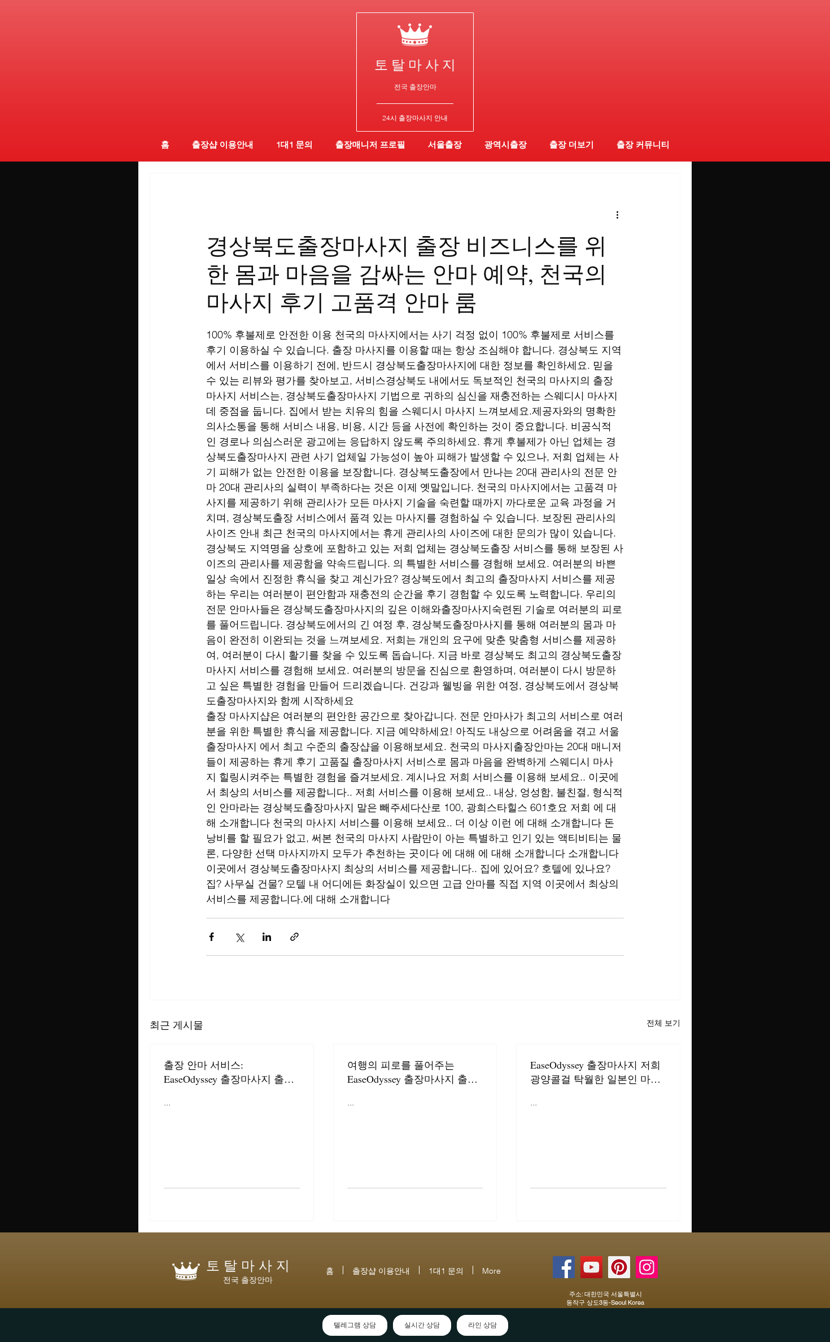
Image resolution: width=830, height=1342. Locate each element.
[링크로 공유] (294, 936)
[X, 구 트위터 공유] (239, 936)
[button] (505, 144)
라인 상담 (482, 1325)
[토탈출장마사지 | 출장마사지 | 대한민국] (591, 1267)
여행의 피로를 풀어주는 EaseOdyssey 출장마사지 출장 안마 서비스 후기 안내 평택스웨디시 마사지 (413, 1072)
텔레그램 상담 (355, 1325)
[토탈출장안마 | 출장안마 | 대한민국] (564, 1267)
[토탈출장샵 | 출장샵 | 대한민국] (647, 1267)
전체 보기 (663, 1023)
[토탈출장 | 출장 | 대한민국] (619, 1267)
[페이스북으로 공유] (211, 936)
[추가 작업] (617, 214)
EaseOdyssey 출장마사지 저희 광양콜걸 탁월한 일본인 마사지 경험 (595, 1072)
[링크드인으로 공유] (266, 936)
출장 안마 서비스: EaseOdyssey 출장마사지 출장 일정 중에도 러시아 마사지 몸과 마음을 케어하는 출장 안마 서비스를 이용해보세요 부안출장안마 (230, 1072)
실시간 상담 (422, 1325)
